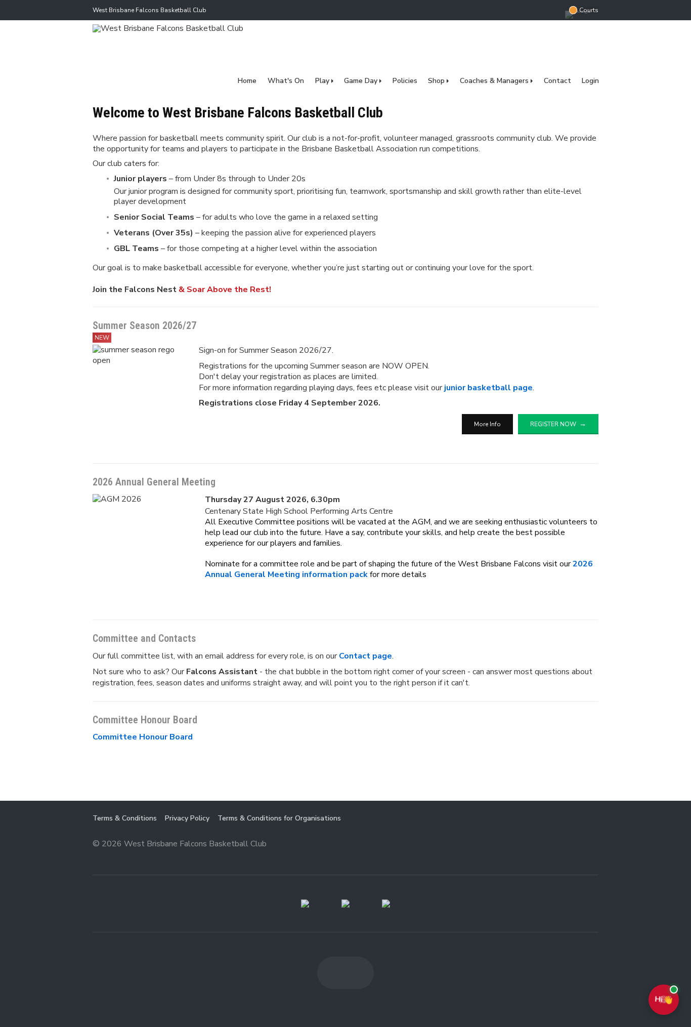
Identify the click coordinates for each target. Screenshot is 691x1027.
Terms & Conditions (125, 818)
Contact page (365, 656)
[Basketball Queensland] (305, 903)
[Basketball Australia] (386, 903)
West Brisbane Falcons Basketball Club (149, 10)
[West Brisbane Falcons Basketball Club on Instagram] (555, 10)
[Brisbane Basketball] (345, 903)
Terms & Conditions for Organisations (279, 818)
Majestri (562, 844)
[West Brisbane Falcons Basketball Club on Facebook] (535, 10)
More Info (487, 424)
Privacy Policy (187, 818)
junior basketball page (488, 387)
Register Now (553, 424)
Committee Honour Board (143, 737)
